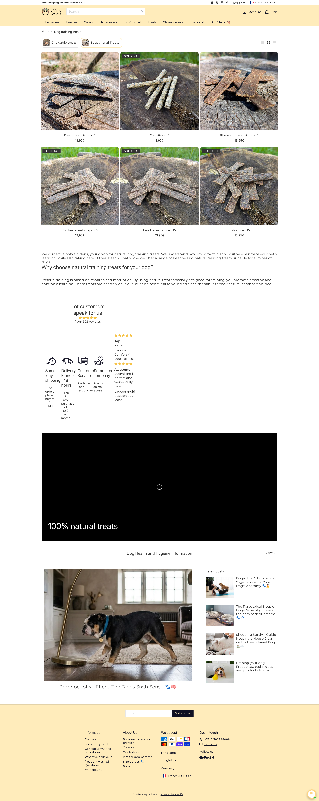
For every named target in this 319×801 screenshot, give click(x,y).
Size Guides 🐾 (133, 761)
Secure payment (96, 744)
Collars (89, 22)
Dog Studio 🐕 (221, 22)
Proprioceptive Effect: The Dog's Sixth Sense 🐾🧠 (117, 687)
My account (93, 769)
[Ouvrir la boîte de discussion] (311, 794)
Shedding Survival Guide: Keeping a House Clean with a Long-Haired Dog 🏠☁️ (256, 640)
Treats (152, 22)
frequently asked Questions (97, 763)
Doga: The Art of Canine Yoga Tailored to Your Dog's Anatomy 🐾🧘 (255, 582)
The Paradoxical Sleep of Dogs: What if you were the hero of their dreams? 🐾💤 (256, 612)
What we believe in (98, 757)
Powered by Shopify (172, 794)
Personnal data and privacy (137, 741)
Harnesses (52, 22)
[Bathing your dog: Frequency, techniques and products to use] (220, 672)
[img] (88, 318)
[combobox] (105, 11)
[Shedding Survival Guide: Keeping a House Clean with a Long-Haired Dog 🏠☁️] (220, 644)
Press (127, 766)
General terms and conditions (98, 750)
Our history (131, 752)
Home (46, 31)
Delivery (91, 739)
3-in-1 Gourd (132, 22)
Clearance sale (173, 22)
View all (271, 553)
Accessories (108, 22)
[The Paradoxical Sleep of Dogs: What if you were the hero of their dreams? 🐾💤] (220, 615)
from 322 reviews (88, 321)
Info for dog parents (137, 757)
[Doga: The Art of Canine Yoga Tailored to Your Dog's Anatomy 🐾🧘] (220, 587)
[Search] (141, 11)
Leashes (71, 22)
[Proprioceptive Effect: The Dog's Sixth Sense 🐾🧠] (118, 625)
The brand (197, 22)
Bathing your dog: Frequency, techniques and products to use (254, 666)
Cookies (128, 747)
